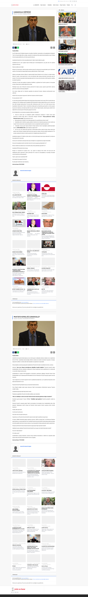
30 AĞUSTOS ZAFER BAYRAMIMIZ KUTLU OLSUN (18, 528)
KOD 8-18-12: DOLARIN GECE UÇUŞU (33, 251)
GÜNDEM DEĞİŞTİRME (17, 231)
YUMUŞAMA (44, 252)
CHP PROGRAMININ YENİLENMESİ (31, 491)
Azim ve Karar (45, 566)
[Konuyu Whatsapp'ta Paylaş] (18, 48)
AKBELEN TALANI (31, 527)
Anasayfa (15, 13)
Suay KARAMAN (44, 210)
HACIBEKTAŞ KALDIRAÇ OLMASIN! (65, 37)
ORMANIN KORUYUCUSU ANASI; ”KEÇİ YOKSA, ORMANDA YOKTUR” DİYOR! (33, 547)
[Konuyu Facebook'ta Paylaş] (13, 48)
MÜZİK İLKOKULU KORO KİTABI (19, 489)
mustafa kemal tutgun (25, 170)
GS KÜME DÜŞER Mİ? (46, 268)
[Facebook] (70, 1)
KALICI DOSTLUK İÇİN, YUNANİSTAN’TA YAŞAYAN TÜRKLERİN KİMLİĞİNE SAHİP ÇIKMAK (48, 232)
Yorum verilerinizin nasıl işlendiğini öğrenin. (41, 303)
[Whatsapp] (76, 1)
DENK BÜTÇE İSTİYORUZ (32, 509)
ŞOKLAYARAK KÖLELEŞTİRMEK (16, 509)
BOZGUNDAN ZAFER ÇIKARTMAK (65, 64)
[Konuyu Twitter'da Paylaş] (16, 48)
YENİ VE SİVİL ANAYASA (17, 470)
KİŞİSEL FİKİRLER (30, 268)
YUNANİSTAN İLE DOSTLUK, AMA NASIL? (33, 290)
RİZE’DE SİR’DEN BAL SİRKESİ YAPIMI (33, 231)
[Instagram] (74, 1)
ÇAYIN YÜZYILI (45, 527)
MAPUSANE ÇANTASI (63, 51)
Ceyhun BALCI (20, 13)
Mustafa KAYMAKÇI (45, 228)
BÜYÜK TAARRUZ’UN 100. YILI (18, 289)
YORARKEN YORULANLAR (32, 564)
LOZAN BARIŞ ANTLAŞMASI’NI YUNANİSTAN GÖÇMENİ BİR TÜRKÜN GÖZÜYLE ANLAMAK (33, 472)
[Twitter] (72, 1)
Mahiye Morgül (29, 192)
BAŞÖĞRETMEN (30, 213)
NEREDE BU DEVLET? (63, 24)
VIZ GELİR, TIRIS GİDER (46, 490)
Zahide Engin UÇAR (15, 192)
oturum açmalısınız (24, 302)
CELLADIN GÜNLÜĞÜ (16, 195)
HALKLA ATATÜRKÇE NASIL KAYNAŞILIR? (48, 508)
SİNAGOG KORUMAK (16, 545)
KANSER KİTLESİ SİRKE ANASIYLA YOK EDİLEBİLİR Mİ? (33, 195)
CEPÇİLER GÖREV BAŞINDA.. (48, 470)
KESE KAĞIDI (44, 213)
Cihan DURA (14, 210)
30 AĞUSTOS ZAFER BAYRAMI (48, 546)
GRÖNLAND (44, 193)
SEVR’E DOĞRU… (62, 91)
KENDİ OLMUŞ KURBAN (17, 252)
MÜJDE (14, 566)
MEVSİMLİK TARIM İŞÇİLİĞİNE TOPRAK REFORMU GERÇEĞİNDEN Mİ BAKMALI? (18, 270)
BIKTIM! (43, 289)
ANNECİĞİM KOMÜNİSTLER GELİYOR (66, 78)
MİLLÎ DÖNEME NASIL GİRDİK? (18, 212)
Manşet (18, 525)
